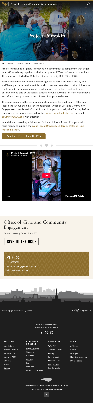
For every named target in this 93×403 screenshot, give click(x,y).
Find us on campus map (18, 270)
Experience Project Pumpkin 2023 (24, 136)
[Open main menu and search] (87, 4)
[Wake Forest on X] (46, 333)
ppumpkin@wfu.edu (13, 116)
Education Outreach (23, 64)
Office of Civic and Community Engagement (33, 3)
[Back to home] (3, 64)
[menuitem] (5, 63)
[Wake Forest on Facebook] (41, 333)
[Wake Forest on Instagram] (51, 333)
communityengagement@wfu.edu (22, 266)
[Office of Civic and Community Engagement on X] (17, 257)
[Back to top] (46, 394)
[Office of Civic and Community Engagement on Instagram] (13, 257)
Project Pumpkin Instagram (59, 113)
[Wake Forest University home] (5, 4)
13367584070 (13, 262)
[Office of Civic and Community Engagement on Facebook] (8, 257)
